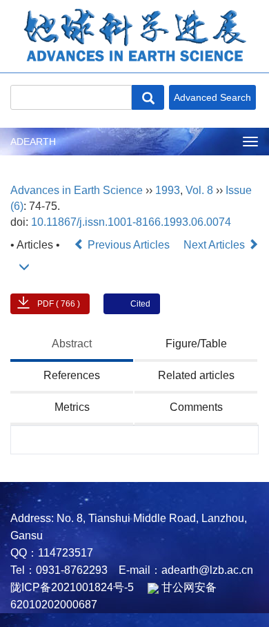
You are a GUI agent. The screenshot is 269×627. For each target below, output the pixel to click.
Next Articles (215, 245)
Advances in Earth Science (76, 190)
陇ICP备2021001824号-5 (72, 587)
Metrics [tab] (72, 407)
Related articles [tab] (196, 375)
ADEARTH (33, 141)
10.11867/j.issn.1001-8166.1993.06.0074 (131, 222)
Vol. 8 (199, 190)
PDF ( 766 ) (58, 304)
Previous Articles (128, 245)
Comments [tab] (196, 407)
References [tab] (71, 375)
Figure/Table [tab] (196, 343)
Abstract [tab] (72, 343)
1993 (167, 190)
